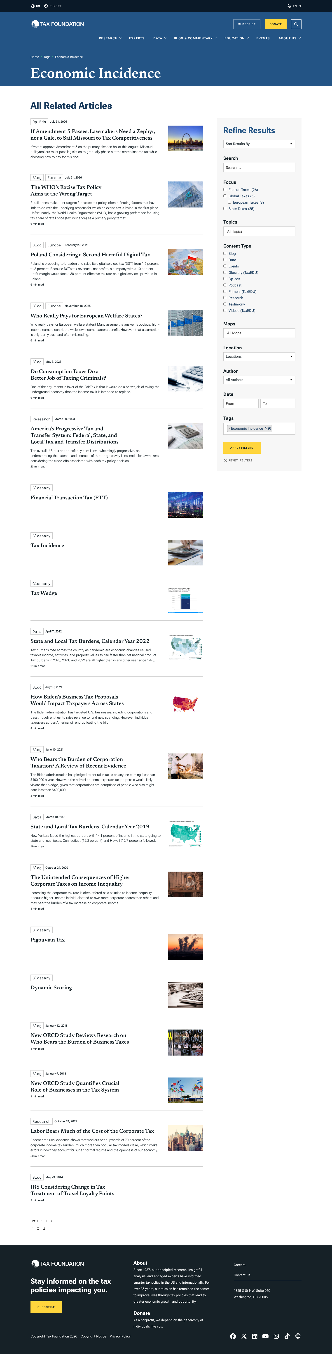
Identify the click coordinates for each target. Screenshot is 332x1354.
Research (108, 38)
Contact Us (242, 1275)
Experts (138, 38)
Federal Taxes (243, 190)
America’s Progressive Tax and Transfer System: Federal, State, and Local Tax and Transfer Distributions (74, 435)
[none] (297, 6)
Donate (276, 24)
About (140, 1263)
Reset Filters (241, 460)
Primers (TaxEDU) (242, 291)
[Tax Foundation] (57, 24)
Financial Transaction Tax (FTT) (69, 498)
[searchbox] (259, 231)
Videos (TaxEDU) (242, 310)
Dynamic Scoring (51, 988)
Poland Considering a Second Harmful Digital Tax (90, 255)
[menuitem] (297, 6)
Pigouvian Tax (47, 940)
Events (264, 38)
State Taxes (241, 209)
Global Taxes (242, 196)
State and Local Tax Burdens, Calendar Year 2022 (90, 641)
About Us (288, 38)
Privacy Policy (120, 1336)
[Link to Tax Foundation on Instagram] (276, 1336)
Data (157, 38)
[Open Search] (296, 24)
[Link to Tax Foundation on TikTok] (287, 1336)
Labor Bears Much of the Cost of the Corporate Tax (92, 1131)
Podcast (235, 285)
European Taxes (248, 202)
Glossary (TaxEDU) (243, 272)
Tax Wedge (43, 593)
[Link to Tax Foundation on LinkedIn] (254, 1336)
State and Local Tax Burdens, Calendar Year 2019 (90, 827)
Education (234, 38)
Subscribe (247, 24)
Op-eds (234, 279)
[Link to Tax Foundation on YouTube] (265, 1336)
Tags (47, 57)
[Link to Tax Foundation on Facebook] (233, 1336)
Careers (239, 1265)
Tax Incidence (47, 545)
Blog (232, 253)
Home (34, 57)
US (38, 6)
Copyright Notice (93, 1336)
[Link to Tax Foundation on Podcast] (298, 1336)
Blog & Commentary (193, 38)
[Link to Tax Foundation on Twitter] (244, 1336)
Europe (55, 6)
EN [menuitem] (295, 6)
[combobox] (259, 231)
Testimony (237, 304)
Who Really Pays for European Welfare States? (86, 316)
